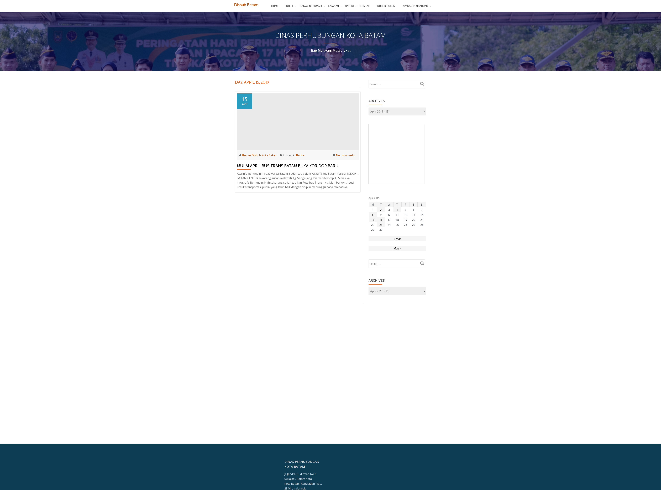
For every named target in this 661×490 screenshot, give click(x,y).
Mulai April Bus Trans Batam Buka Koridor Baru (287, 165)
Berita (300, 155)
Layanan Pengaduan (415, 6)
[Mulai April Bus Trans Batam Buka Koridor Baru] (298, 121)
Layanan (333, 6)
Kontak (365, 6)
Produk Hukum (385, 6)
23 (380, 225)
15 (372, 220)
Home (275, 6)
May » (397, 248)
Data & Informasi (311, 6)
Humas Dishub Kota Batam (260, 155)
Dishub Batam (246, 4)
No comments (345, 155)
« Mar (397, 239)
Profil (289, 6)
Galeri (349, 6)
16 (380, 220)
